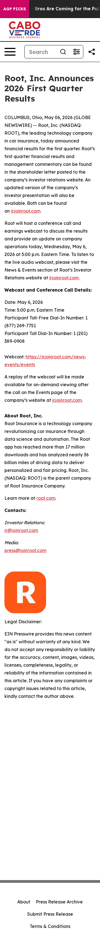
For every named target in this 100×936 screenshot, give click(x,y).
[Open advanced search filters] (76, 51)
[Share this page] (92, 51)
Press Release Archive (59, 902)
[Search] (63, 51)
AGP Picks (14, 8)
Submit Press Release (50, 914)
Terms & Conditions (50, 926)
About (23, 902)
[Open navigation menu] (10, 51)
